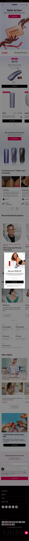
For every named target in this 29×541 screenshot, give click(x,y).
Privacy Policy (10, 285)
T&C (22, 284)
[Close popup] (23, 254)
